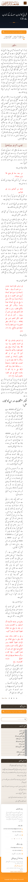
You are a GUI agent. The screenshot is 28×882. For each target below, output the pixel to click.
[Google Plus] (14, 698)
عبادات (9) (22, 744)
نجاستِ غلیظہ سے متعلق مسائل (21, 801)
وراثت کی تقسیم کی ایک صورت (21, 793)
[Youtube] (14, 839)
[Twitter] (11, 698)
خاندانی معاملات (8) (20, 741)
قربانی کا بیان (14, 38)
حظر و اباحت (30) (20, 739)
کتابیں (23, 749)
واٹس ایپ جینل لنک (18, 866)
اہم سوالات (22, 731)
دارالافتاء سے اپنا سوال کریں (14, 32)
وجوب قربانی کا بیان (7, 38)
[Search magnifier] (25, 719)
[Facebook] (9, 698)
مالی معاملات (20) (21, 752)
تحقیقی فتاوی (22, 733)
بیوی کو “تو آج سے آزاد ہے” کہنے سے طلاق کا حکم (17, 765)
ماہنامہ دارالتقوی (21, 754)
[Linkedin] (16, 698)
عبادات (20, 38)
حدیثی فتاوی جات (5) (20, 736)
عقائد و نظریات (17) (20, 746)
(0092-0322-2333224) (16, 871)
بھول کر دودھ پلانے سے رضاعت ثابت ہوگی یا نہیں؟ (17, 797)
